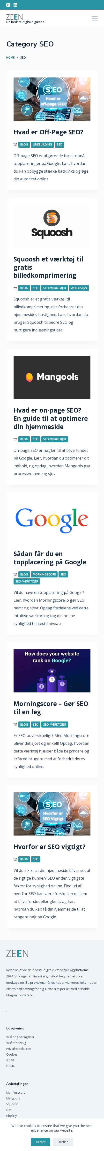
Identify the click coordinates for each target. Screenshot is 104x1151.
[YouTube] (8, 5)
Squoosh (12, 1104)
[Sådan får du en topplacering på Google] (52, 521)
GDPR (10, 1060)
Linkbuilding (42, 144)
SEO (59, 144)
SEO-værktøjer (54, 288)
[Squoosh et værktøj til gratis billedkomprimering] (52, 226)
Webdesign (79, 288)
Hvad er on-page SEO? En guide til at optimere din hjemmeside (51, 418)
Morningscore (44, 574)
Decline (63, 1142)
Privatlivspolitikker (18, 1049)
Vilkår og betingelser (20, 1037)
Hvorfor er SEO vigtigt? (50, 846)
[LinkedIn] (15, 5)
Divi (8, 1110)
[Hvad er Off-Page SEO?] (52, 99)
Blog (24, 144)
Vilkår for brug (16, 1043)
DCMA (10, 1066)
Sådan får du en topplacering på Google (50, 557)
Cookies (11, 1054)
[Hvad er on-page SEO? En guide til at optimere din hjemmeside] (52, 377)
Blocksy (11, 1116)
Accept (40, 1142)
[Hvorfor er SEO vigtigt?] (52, 814)
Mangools (13, 1098)
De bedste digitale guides (25, 22)
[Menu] (95, 18)
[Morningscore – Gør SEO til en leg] (52, 670)
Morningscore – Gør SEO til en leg (51, 707)
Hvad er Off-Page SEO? (48, 132)
